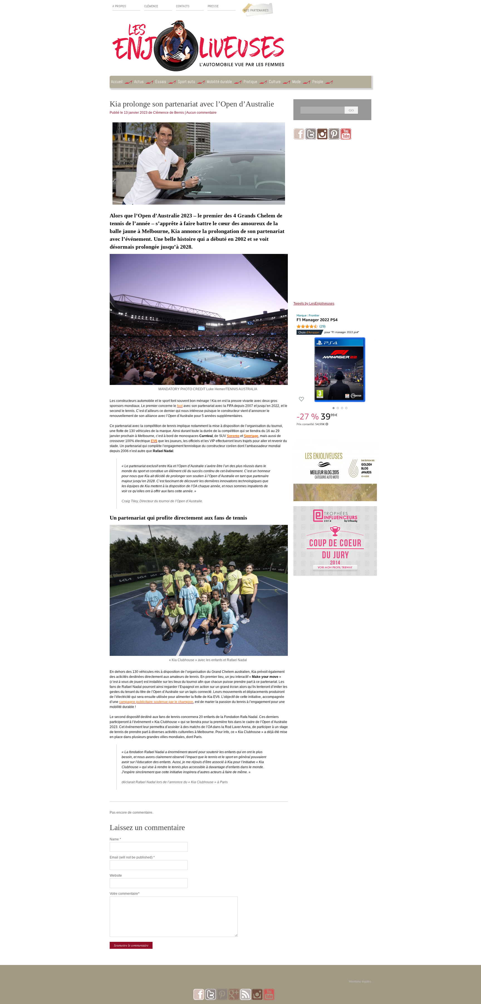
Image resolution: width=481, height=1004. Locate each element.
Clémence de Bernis (168, 113)
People (317, 81)
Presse (213, 6)
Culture (275, 81)
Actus (139, 81)
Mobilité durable (219, 81)
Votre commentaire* (124, 894)
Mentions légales (360, 981)
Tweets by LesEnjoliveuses (313, 303)
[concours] (335, 509)
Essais (160, 81)
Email (132, 857)
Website (116, 875)
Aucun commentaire (201, 113)
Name (115, 839)
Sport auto (186, 81)
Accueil (116, 81)
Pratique (250, 81)
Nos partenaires (256, 10)
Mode (296, 81)
